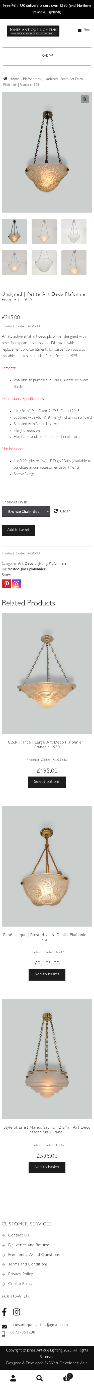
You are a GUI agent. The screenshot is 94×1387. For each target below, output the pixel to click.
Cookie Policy (20, 1284)
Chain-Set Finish (14, 503)
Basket (62, 1374)
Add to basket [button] (47, 975)
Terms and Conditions (28, 1265)
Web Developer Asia (68, 1363)
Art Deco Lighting (32, 564)
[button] (85, 99)
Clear (65, 512)
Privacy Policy (20, 1274)
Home (14, 79)
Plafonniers (32, 79)
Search (40, 1378)
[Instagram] (16, 583)
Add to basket (18, 530)
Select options (47, 782)
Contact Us (18, 1236)
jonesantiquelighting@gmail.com (39, 1325)
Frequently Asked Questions (34, 1255)
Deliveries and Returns (29, 1245)
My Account (13, 1378)
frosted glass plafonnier (27, 569)
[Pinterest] (6, 583)
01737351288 (23, 1333)
